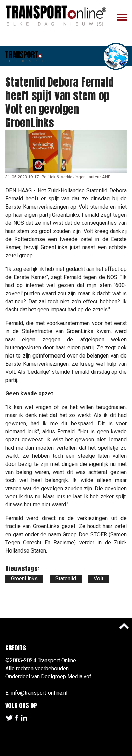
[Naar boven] (124, 626)
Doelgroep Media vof (66, 676)
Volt (98, 578)
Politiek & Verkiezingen (64, 176)
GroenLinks (24, 578)
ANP (106, 176)
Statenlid (65, 578)
